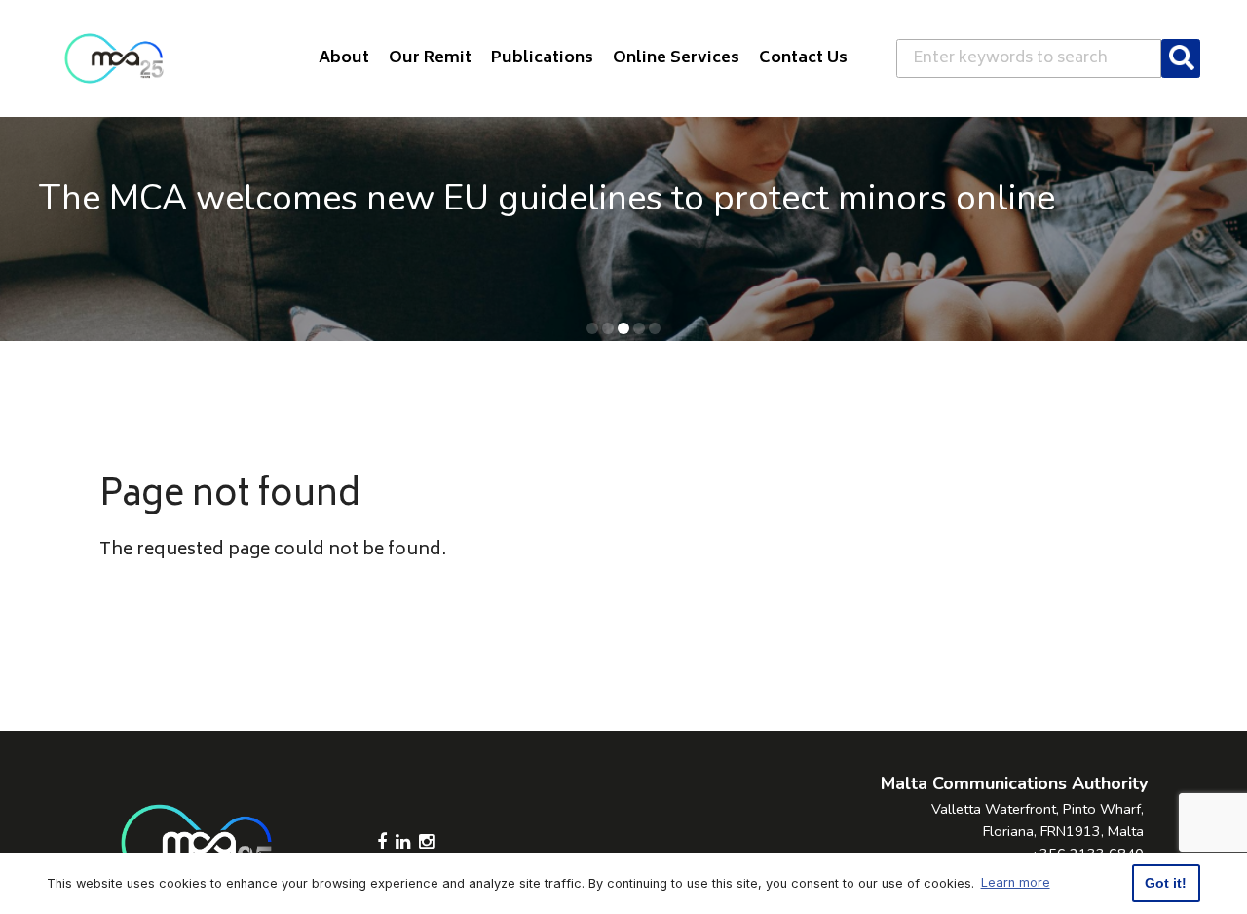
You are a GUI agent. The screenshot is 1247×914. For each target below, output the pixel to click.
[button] (592, 328)
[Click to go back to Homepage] (114, 58)
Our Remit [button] (430, 58)
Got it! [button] (1166, 883)
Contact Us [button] (803, 58)
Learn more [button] (1015, 882)
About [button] (344, 58)
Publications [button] (542, 58)
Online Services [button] (676, 58)
